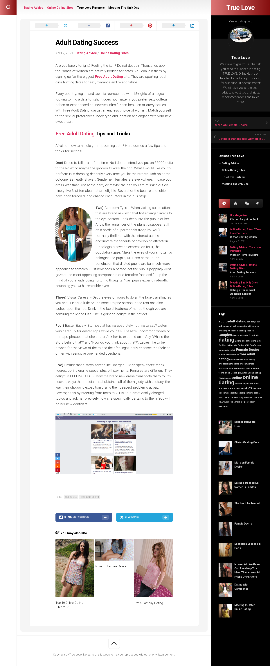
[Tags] (257, 203)
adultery (251, 322)
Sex (249, 388)
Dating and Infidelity (245, 341)
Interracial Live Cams (229, 364)
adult (223, 321)
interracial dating (246, 359)
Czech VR (254, 335)
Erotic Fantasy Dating (148, 603)
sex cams (223, 393)
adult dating (236, 321)
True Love (240, 8)
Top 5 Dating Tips (237, 402)
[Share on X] (51, 25)
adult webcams (234, 326)
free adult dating (89, 496)
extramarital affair (227, 350)
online (237, 378)
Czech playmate (240, 335)
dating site (232, 345)
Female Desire (247, 349)
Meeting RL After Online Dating (246, 373)
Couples (225, 335)
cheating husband (228, 331)
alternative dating (251, 326)
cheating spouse (245, 331)
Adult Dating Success (243, 272)
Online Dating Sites (233, 170)
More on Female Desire (244, 254)
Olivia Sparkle (225, 378)
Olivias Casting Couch (243, 237)
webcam (251, 402)
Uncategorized (239, 215)
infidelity (233, 359)
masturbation (238, 368)
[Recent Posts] (224, 203)
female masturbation (229, 354)
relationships (241, 384)
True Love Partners (234, 177)
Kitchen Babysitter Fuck (244, 219)
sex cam (257, 388)
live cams (244, 364)
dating (226, 340)
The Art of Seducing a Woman (238, 397)
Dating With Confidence (250, 345)
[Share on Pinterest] (135, 25)
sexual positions (245, 393)
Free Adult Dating (109, 76)
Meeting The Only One (235, 183)
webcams (223, 406)
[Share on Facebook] (93, 25)
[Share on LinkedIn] (177, 25)
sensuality (241, 388)
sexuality (232, 393)
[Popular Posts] (235, 203)
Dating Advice (230, 163)
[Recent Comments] (246, 203)
